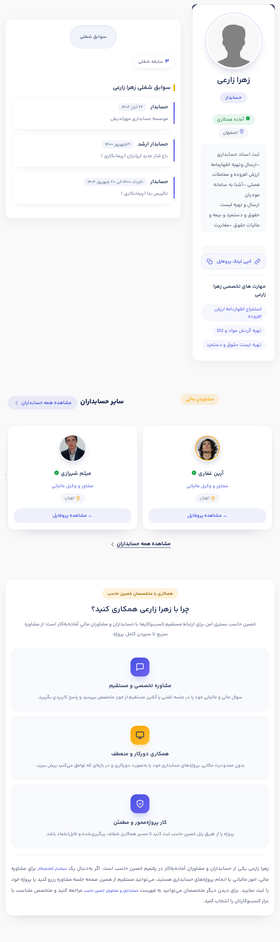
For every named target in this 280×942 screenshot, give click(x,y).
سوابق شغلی (93, 36)
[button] (233, 261)
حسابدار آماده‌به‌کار (52, 869)
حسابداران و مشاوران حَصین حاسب (111, 891)
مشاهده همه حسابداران (46, 403)
